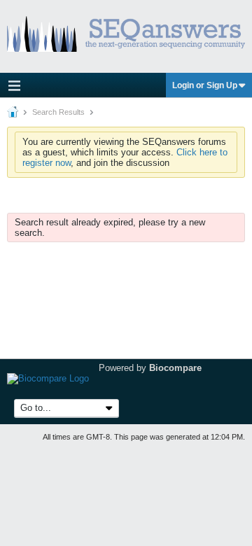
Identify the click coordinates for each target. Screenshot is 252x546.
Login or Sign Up (204, 85)
